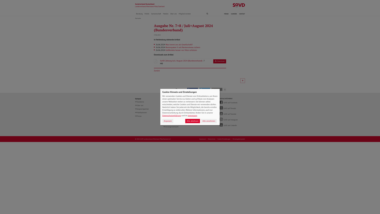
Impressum (192, 115)
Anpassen (168, 121)
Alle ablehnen (193, 121)
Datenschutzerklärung (171, 115)
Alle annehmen (208, 121)
